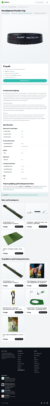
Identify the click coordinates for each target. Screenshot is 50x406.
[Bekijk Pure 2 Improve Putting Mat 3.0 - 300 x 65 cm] (13, 324)
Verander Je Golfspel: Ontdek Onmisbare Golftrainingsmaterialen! (23, 195)
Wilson (19, 368)
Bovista (19, 361)
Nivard (19, 359)
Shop (6, 7)
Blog (35, 357)
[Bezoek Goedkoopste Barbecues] (3, 384)
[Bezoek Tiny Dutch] (3, 378)
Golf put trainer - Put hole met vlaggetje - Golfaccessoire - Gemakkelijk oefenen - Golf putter (37, 309)
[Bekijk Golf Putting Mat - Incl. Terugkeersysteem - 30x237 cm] (13, 212)
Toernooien (36, 363)
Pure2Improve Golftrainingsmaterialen (24, 13)
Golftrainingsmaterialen (12, 7)
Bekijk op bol (24, 80)
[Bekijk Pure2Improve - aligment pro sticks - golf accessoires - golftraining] (37, 212)
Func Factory (20, 353)
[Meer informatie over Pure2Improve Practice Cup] (25, 38)
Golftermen (36, 368)
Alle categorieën (37, 353)
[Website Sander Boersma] (7, 403)
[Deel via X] (41, 403)
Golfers (35, 361)
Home (3, 7)
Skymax (19, 365)
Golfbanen (36, 365)
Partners (36, 359)
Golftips (36, 370)
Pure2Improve (6, 13)
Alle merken (37, 355)
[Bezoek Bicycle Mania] (3, 391)
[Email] (47, 403)
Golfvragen (36, 372)
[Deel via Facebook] (44, 403)
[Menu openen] (47, 2)
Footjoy (19, 355)
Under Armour (21, 363)
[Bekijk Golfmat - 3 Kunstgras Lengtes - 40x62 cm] (13, 238)
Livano (19, 357)
